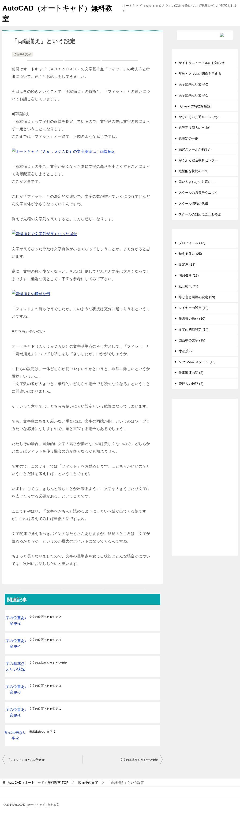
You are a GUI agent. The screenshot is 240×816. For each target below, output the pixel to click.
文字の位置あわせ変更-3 (45, 685)
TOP (38, 782)
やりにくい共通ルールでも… (200, 117)
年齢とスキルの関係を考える (200, 73)
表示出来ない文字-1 (193, 95)
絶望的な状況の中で (193, 171)
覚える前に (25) (190, 254)
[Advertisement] (205, 481)
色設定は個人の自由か (195, 128)
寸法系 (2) (186, 351)
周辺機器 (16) (189, 275)
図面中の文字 (22, 54)
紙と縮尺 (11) (188, 286)
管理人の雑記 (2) (191, 384)
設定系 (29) (187, 264)
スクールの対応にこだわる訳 (200, 214)
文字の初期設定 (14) (194, 329)
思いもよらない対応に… (197, 182)
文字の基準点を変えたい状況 (48, 662)
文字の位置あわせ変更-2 (45, 617)
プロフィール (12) (192, 243)
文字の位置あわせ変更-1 (45, 708)
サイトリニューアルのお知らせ (202, 63)
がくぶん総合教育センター (198, 160)
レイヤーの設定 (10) (194, 308)
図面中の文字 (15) (192, 340)
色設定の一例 (188, 138)
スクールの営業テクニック (198, 192)
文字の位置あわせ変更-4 (45, 640)
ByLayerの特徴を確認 (194, 106)
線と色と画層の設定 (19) (197, 297)
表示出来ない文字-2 (42, 731)
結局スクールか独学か (195, 149)
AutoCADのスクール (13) (197, 362)
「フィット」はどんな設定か (26, 759)
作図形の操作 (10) (192, 318)
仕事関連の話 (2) (191, 373)
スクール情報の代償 (193, 203)
